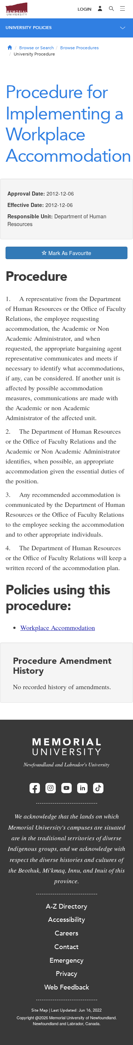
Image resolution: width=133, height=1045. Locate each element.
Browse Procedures (79, 47)
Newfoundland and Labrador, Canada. (66, 1023)
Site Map (39, 1010)
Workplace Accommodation (57, 627)
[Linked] (82, 788)
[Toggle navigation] (122, 9)
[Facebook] (35, 788)
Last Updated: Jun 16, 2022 (76, 1010)
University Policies (29, 27)
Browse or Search (36, 47)
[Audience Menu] (100, 9)
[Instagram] (50, 788)
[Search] (111, 9)
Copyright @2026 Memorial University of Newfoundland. (67, 1017)
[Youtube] (66, 788)
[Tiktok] (98, 788)
